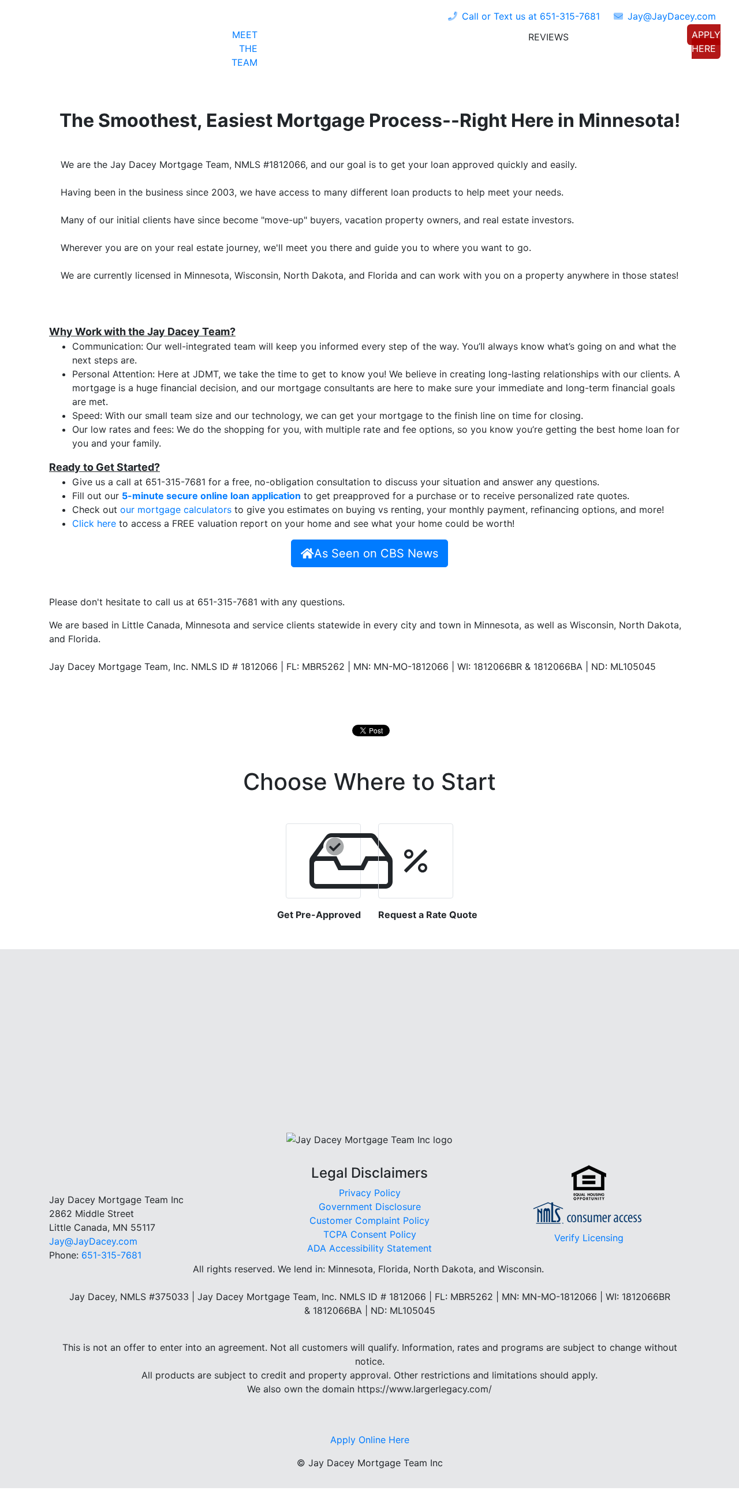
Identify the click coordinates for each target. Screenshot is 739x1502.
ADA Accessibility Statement (369, 1248)
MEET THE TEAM (244, 48)
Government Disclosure (370, 1206)
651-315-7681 (531, 16)
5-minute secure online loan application (211, 495)
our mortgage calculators (176, 509)
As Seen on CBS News (376, 553)
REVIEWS (548, 37)
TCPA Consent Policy (369, 1234)
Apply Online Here (369, 1439)
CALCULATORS (469, 39)
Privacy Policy (370, 1192)
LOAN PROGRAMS (301, 39)
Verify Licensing (589, 1237)
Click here (94, 523)
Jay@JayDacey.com (93, 1241)
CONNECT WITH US (631, 39)
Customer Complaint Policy (369, 1220)
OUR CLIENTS (388, 39)
